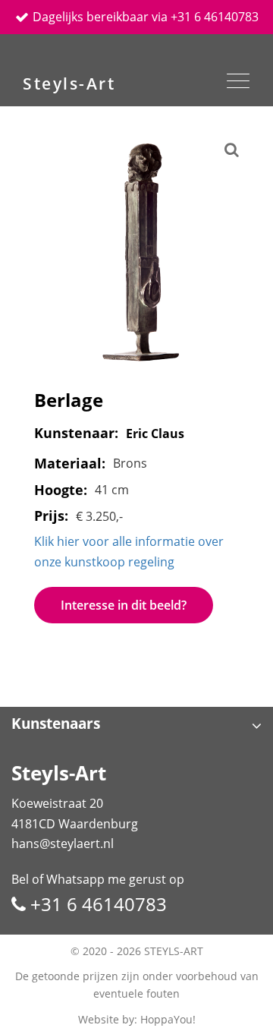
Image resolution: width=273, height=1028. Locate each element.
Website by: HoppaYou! (137, 1019)
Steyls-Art (69, 83)
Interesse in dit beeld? (124, 605)
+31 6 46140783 (96, 903)
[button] (136, 725)
